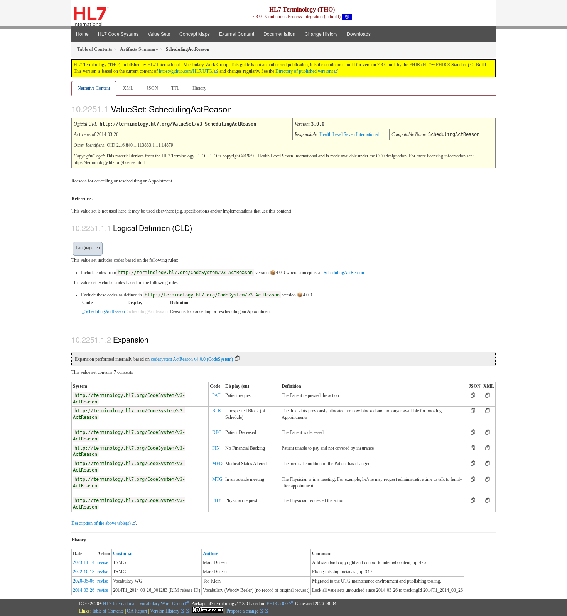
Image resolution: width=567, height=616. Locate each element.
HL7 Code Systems (118, 33)
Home (82, 33)
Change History (321, 33)
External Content (236, 33)
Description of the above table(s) (101, 523)
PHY (217, 500)
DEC (216, 432)
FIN (216, 448)
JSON (152, 88)
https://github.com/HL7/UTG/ (186, 71)
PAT (216, 395)
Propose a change (243, 611)
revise (102, 562)
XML (128, 88)
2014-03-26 (83, 590)
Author (210, 553)
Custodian (123, 553)
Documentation (279, 33)
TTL (175, 88)
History (199, 88)
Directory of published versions (304, 71)
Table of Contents (108, 611)
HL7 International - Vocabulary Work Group (143, 603)
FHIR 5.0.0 (277, 603)
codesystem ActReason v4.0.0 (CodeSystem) (192, 359)
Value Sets (159, 33)
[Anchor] (238, 108)
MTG (217, 479)
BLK (216, 410)
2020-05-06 (83, 581)
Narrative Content (94, 88)
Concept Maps (194, 33)
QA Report (137, 611)
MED (217, 463)
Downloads (359, 33)
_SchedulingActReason (342, 272)
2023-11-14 (83, 562)
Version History (165, 611)
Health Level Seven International (349, 134)
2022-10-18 (83, 571)
